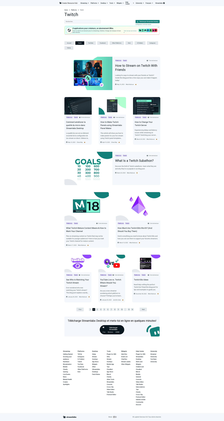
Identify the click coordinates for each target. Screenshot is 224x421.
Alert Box (124, 354)
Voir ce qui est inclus (130, 31)
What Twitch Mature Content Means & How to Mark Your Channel (86, 229)
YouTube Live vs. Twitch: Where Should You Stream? (110, 283)
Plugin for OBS (111, 354)
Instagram (152, 43)
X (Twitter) (140, 43)
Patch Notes (96, 374)
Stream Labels (126, 362)
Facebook (103, 43)
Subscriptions (140, 387)
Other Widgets (125, 364)
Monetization (67, 364)
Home (66, 10)
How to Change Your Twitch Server (144, 123)
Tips (108, 367)
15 (129, 309)
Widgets (94, 364)
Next (143, 309)
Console (138, 379)
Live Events (66, 374)
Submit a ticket (140, 399)
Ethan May (80, 142)
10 (121, 309)
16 (132, 309)
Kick (129, 43)
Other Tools (110, 379)
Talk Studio (110, 392)
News (65, 377)
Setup (94, 354)
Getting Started (68, 354)
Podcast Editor (111, 394)
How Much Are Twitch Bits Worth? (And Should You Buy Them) (135, 229)
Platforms (74, 10)
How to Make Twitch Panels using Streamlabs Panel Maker (111, 125)
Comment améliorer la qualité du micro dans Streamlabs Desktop (76, 125)
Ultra (108, 357)
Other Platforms (116, 43)
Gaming (65, 372)
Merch (109, 374)
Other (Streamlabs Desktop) (96, 369)
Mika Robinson (130, 84)
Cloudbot (110, 369)
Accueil (69, 43)
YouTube (90, 43)
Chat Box (124, 359)
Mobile (65, 367)
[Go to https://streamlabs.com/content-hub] (68, 3)
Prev (80, 309)
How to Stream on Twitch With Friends (136, 68)
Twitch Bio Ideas (141, 280)
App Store (95, 362)
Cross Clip (110, 387)
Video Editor (111, 389)
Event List (124, 357)
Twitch (80, 43)
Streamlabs (159, 3)
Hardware (66, 362)
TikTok (69, 48)
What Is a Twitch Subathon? (134, 161)
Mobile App (110, 364)
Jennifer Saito (117, 300)
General (138, 377)
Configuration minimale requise (143, 24)
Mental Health (67, 379)
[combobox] (82, 21)
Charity (65, 369)
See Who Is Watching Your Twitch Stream (77, 281)
